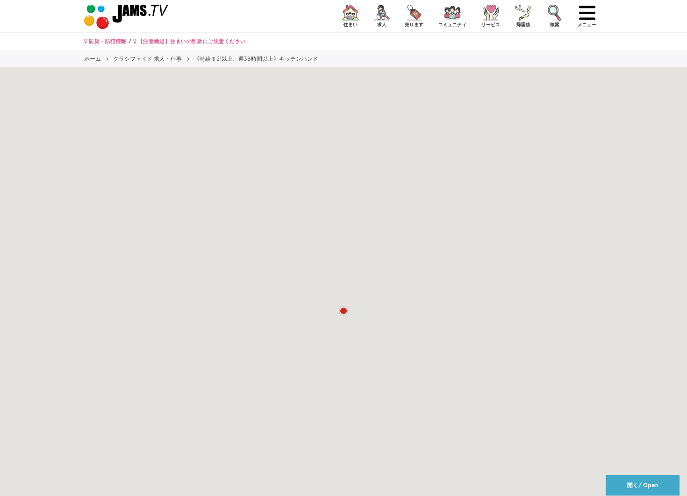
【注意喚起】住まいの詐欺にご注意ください (191, 41)
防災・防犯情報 (107, 41)
